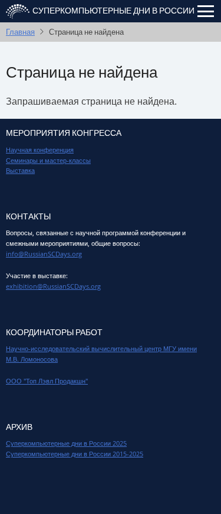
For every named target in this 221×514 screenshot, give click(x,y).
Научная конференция (40, 149)
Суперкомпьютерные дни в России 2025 (66, 443)
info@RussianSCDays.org (44, 253)
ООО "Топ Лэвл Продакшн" (47, 380)
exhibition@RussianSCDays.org (53, 286)
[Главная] (17, 10)
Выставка (20, 170)
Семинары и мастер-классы (48, 160)
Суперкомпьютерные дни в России (113, 11)
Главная (20, 31)
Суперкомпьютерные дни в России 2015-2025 (74, 453)
